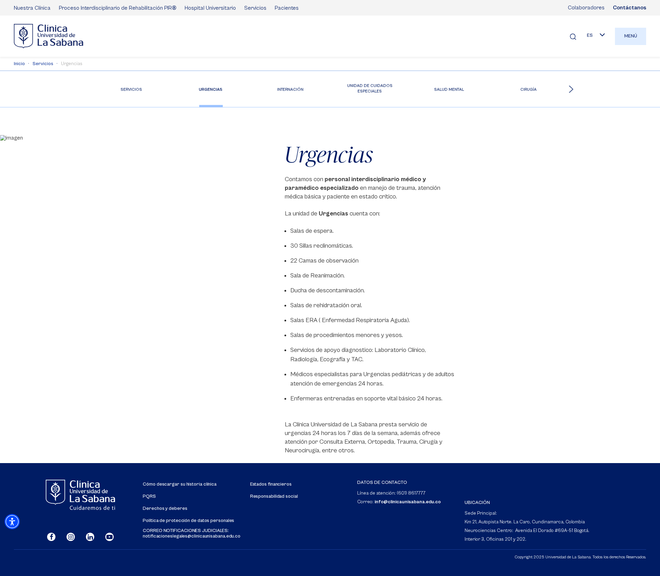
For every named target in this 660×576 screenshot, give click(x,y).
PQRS (149, 496)
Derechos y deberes (165, 508)
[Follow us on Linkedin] (90, 537)
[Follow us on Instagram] (71, 537)
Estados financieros (271, 484)
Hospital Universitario (210, 8)
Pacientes (287, 8)
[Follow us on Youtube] (109, 537)
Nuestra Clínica (32, 8)
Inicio (19, 64)
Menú (630, 36)
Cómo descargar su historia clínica (180, 484)
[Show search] (573, 36)
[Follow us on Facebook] (51, 537)
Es (590, 35)
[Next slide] (571, 89)
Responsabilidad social (274, 496)
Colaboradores (586, 8)
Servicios (255, 8)
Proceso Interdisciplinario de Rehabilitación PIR (117, 7)
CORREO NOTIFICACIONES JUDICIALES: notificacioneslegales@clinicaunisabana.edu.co (191, 533)
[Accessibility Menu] (12, 521)
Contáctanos (629, 8)
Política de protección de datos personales (188, 520)
